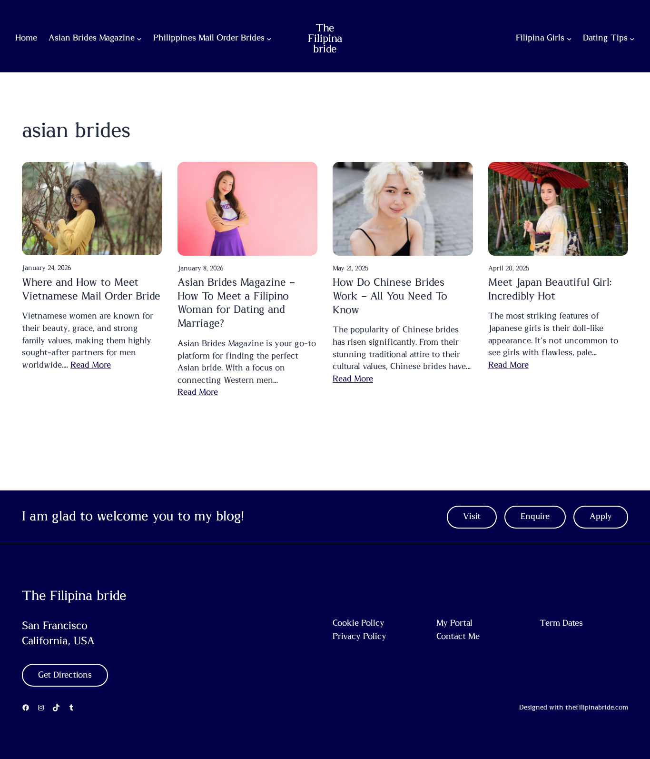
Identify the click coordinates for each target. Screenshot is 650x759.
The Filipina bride (325, 38)
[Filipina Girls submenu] (569, 38)
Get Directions (65, 675)
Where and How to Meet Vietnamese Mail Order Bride (91, 289)
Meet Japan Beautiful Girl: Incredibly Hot (549, 289)
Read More (90, 365)
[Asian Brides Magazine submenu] (139, 38)
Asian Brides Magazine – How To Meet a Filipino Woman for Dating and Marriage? (236, 303)
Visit (472, 516)
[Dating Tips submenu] (632, 38)
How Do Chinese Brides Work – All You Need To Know (390, 296)
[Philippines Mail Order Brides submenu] (269, 38)
